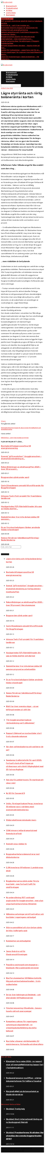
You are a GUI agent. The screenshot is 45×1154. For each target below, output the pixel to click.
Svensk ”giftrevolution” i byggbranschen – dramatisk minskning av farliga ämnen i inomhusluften (24, 589)
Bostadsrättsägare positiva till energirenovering (16, 447)
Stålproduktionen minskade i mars (21, 820)
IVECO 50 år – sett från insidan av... (15, 25)
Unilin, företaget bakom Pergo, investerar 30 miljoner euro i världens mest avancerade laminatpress (24, 807)
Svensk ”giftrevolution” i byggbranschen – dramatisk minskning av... (21, 457)
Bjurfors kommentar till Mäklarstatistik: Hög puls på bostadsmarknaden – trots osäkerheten (24, 981)
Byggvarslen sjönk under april (15, 477)
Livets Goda (11, 13)
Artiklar (9, 10)
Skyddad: (25, 1136)
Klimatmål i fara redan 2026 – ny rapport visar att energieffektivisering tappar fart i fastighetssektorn (24, 1064)
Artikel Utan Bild (7, 88)
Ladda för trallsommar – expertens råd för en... (20, 50)
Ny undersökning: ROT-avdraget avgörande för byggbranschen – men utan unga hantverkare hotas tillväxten (24, 901)
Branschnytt (11, 6)
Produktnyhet (12, 8)
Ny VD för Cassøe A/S (15, 793)
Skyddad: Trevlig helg (15, 1109)
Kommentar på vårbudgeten (18, 941)
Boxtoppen (10, 15)
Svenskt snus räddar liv (16, 844)
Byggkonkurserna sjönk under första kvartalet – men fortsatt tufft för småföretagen (22, 884)
